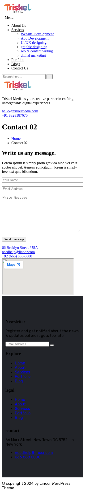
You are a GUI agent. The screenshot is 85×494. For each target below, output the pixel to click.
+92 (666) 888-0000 (17, 256)
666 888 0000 (27, 457)
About (20, 367)
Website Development (37, 34)
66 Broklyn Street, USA (20, 248)
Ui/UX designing (34, 43)
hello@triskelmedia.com (20, 111)
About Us (18, 25)
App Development (34, 38)
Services (17, 30)
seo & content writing (37, 51)
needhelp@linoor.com (18, 252)
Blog (19, 381)
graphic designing (34, 47)
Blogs (15, 64)
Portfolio (17, 60)
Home (16, 139)
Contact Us (19, 68)
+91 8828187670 (15, 115)
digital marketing (33, 55)
